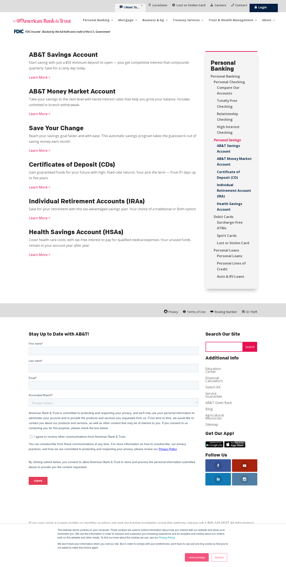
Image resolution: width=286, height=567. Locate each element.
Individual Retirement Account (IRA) (234, 191)
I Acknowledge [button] (196, 557)
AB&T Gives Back (218, 403)
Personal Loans (226, 250)
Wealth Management (231, 20)
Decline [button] (219, 557)
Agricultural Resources (214, 417)
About (266, 20)
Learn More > (39, 77)
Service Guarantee (213, 395)
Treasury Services (186, 20)
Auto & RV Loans (230, 276)
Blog (209, 409)
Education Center (213, 370)
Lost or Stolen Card (233, 243)
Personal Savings (227, 140)
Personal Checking (229, 82)
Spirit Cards (227, 235)
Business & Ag (153, 20)
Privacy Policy (167, 537)
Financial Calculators (214, 379)
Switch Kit (212, 387)
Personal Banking (225, 76)
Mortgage (126, 20)
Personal (96, 20)
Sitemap (211, 425)
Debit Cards (223, 216)
